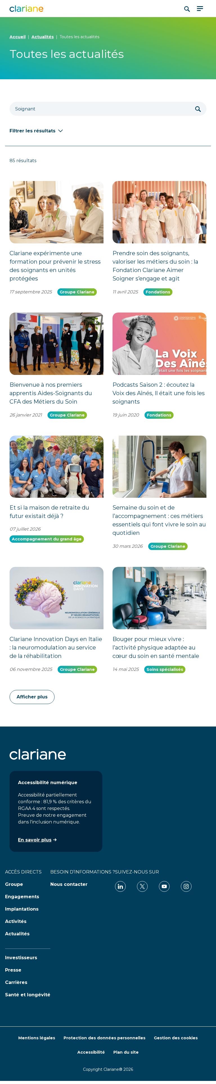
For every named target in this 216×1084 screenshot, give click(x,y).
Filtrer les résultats (32, 130)
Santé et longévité (27, 994)
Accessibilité (91, 1052)
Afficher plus (32, 697)
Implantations (22, 909)
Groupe (14, 884)
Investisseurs (21, 957)
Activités (15, 921)
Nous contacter (68, 884)
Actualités (43, 36)
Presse (13, 970)
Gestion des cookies (176, 1037)
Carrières (16, 982)
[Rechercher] (198, 108)
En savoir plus (34, 840)
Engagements (22, 896)
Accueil (18, 36)
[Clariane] (26, 8)
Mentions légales (36, 1037)
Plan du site (126, 1052)
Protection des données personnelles (104, 1037)
